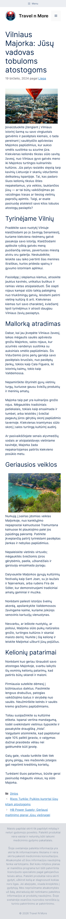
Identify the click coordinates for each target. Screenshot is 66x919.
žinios (14, 793)
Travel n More (33, 15)
